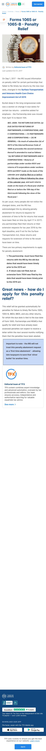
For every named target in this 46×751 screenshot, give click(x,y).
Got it (23, 747)
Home (4, 11)
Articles (11, 11)
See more (9, 404)
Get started (38, 4)
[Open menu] (3, 4)
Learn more (35, 741)
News (17, 11)
